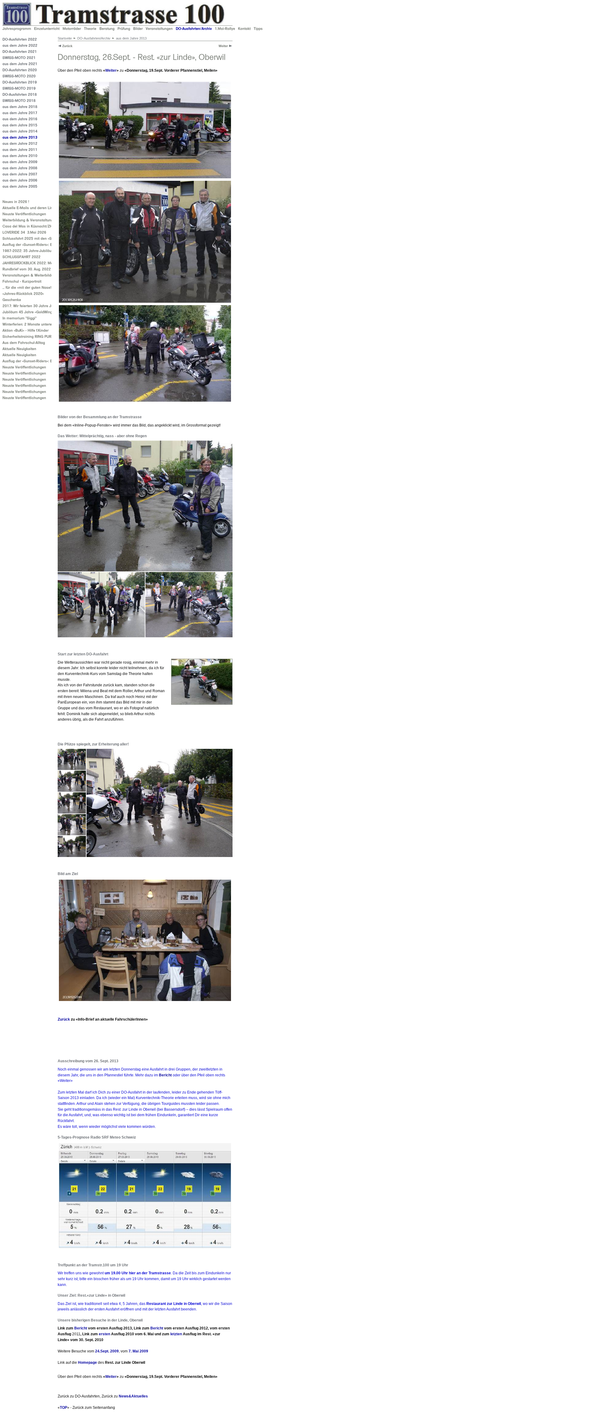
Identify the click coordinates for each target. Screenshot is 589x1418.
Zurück (64, 1019)
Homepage (87, 1362)
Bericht (165, 1075)
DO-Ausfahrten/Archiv (93, 38)
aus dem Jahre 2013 (131, 38)
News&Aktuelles (133, 1396)
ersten (104, 1334)
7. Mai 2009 (138, 1351)
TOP (63, 1407)
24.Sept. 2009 (107, 1351)
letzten (176, 1334)
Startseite (65, 38)
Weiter (111, 70)
